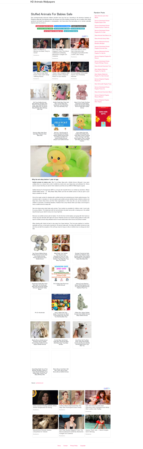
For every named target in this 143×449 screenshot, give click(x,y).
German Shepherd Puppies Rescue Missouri (102, 96)
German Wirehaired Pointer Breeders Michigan (102, 42)
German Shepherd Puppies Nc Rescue (103, 57)
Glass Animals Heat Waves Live (103, 35)
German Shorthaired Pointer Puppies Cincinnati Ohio (102, 47)
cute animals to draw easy (70, 31)
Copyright (82, 445)
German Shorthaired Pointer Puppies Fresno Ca (102, 88)
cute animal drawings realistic (45, 28)
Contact (65, 445)
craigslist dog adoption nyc (79, 26)
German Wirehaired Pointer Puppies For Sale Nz (102, 52)
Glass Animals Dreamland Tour (103, 66)
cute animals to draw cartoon (61, 28)
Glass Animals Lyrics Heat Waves (101, 16)
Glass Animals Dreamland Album (103, 92)
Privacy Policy (74, 445)
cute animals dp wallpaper (77, 28)
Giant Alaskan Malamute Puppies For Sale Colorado (102, 75)
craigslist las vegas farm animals (44, 26)
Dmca (59, 445)
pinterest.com (39, 383)
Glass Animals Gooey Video (102, 38)
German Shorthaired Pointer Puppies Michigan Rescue (102, 62)
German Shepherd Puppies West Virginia (102, 100)
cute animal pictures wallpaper (62, 26)
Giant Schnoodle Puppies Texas (103, 84)
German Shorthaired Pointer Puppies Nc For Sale (102, 31)
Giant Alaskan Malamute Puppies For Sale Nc (101, 70)
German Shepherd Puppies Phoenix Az (102, 80)
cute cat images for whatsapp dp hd (53, 31)
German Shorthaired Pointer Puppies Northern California (102, 26)
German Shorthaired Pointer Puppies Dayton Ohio (102, 21)
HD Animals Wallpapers (42, 2)
